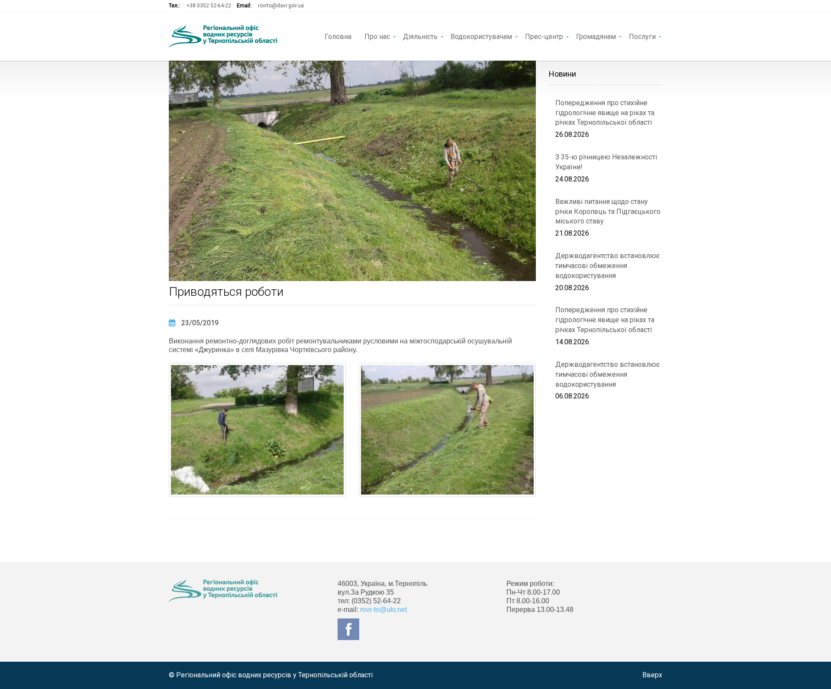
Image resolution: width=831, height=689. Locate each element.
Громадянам (596, 36)
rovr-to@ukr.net (383, 609)
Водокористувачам (481, 36)
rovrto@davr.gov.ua (281, 6)
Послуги (642, 36)
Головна (338, 36)
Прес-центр (544, 36)
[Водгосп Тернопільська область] (223, 36)
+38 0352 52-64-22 (209, 6)
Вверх (652, 675)
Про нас (377, 36)
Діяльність (420, 36)
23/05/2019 (199, 323)
